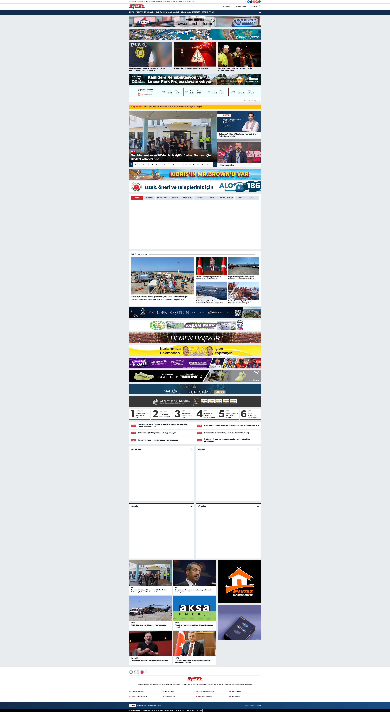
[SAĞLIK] (258, 449)
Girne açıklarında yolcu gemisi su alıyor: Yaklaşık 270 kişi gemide (254, 415)
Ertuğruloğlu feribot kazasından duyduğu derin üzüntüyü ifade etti (231, 425)
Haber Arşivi (236, 696)
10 (169, 164)
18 (202, 164)
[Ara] (260, 6)
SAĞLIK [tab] (200, 198)
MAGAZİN (134, 658)
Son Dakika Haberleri (205, 696)
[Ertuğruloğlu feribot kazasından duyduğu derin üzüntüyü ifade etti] (194, 573)
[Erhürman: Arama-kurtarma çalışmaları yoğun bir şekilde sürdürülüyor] (194, 643)
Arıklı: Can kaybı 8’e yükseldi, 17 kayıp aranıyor (157, 433)
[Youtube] (142, 672)
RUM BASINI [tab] (162, 198)
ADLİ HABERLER (193, 12)
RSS (133, 705)
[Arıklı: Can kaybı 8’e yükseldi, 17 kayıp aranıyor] (150, 608)
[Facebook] (131, 672)
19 (206, 164)
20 (211, 164)
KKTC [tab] (137, 198)
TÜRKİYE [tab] (149, 198)
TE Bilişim (258, 705)
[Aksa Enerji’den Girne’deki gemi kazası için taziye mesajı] (194, 608)
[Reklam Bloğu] (195, 22)
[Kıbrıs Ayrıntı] (137, 6)
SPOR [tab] (212, 198)
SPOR (183, 12)
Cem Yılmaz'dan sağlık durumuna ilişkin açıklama (158, 440)
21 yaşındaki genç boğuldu (164, 415)
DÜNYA (159, 12)
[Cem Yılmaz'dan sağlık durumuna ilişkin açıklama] (150, 643)
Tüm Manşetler (170, 696)
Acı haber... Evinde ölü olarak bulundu (209, 415)
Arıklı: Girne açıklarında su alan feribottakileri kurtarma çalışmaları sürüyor (187, 415)
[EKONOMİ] (191, 449)
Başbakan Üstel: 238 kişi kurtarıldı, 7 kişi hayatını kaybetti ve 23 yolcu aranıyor (173, 107)
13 (181, 164)
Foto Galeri (227, 6)
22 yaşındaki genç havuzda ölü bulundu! (142, 415)
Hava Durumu (169, 691)
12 (177, 164)
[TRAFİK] (191, 506)
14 (186, 164)
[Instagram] (138, 672)
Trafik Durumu (236, 691)
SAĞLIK (176, 12)
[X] (134, 672)
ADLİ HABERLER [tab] (226, 198)
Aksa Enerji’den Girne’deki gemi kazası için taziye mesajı (226, 433)
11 (173, 164)
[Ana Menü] (260, 12)
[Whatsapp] (145, 672)
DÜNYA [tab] (175, 198)
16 (194, 164)
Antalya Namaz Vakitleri (206, 691)
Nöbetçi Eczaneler (138, 691)
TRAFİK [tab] (241, 198)
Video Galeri (241, 6)
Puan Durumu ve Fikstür (139, 696)
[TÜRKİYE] (258, 506)
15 (190, 164)
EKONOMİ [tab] (187, 198)
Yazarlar (254, 6)
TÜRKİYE (139, 12)
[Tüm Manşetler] (258, 254)
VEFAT (211, 12)
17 (198, 164)
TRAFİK (205, 12)
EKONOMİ (167, 12)
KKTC (131, 12)
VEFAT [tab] (253, 198)
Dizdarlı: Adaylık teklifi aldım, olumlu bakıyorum (232, 415)
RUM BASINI (149, 12)
